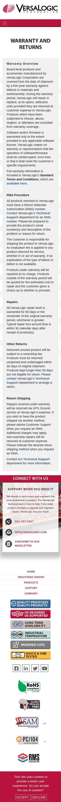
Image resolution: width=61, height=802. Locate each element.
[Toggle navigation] (4, 23)
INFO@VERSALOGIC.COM (31, 532)
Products (31, 582)
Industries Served (31, 577)
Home (31, 572)
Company (31, 593)
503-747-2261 (24, 521)
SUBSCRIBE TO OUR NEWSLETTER (27, 543)
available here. (17, 183)
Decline (39, 797)
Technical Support (36, 459)
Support (31, 588)
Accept (22, 797)
